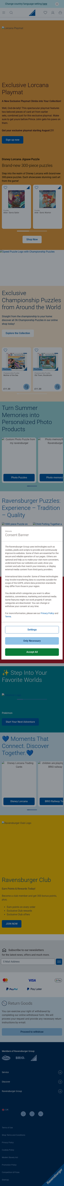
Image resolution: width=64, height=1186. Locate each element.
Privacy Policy (47, 613)
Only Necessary (32, 640)
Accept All (32, 652)
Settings (32, 629)
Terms (8, 616)
